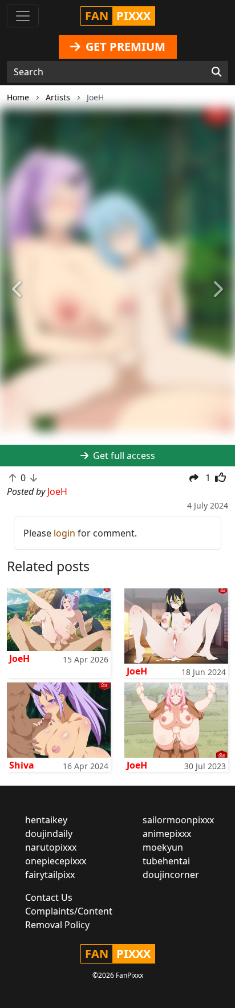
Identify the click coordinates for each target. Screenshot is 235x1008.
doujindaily (48, 833)
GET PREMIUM (124, 46)
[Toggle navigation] (23, 16)
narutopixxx (50, 847)
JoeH (19, 658)
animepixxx (167, 833)
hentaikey (46, 820)
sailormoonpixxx (178, 820)
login (64, 533)
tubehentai (166, 861)
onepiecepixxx (55, 861)
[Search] (216, 72)
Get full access (123, 455)
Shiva (21, 765)
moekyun (163, 847)
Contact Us (48, 897)
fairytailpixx (50, 874)
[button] (17, 289)
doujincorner (171, 874)
